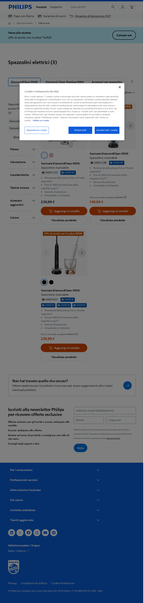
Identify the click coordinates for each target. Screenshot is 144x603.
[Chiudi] (118, 87)
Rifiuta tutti (79, 130)
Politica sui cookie (40, 120)
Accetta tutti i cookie (105, 130)
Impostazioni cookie (35, 130)
